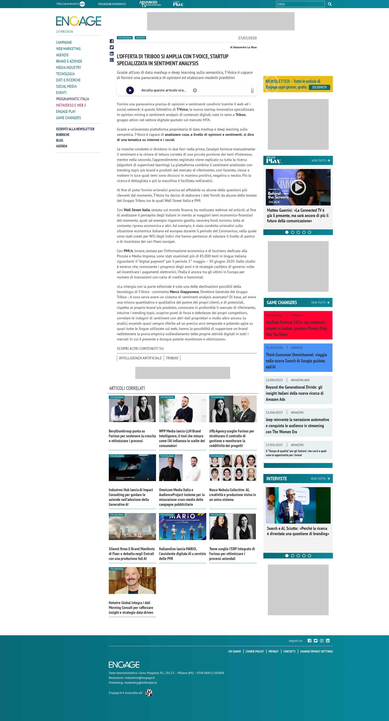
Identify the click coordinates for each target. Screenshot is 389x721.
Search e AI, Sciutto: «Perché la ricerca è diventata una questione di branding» (298, 530)
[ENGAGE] (78, 21)
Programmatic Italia (72, 99)
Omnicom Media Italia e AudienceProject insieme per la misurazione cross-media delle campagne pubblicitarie (182, 497)
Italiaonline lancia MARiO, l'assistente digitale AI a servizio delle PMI (182, 553)
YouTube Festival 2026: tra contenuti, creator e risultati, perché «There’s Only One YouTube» (296, 328)
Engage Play (66, 111)
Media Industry (68, 67)
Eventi (61, 92)
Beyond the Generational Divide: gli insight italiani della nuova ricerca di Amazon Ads (295, 393)
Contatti (289, 651)
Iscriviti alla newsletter (75, 129)
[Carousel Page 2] (292, 232)
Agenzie (62, 55)
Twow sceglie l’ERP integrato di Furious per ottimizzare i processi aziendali (232, 553)
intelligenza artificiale (140, 358)
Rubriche (62, 134)
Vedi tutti (319, 160)
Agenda (61, 146)
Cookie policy (255, 651)
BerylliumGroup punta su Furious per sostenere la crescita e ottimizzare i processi (132, 436)
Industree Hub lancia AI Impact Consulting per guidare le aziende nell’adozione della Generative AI (131, 497)
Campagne (64, 42)
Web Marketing (68, 48)
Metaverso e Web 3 (71, 105)
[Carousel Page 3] (298, 232)
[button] (330, 4)
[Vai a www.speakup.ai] (252, 90)
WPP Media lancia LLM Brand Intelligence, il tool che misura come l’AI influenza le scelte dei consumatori (182, 438)
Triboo (172, 358)
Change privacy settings (316, 651)
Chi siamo (234, 651)
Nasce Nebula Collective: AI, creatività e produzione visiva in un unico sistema (232, 494)
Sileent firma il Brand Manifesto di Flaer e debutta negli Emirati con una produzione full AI (132, 553)
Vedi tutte (318, 478)
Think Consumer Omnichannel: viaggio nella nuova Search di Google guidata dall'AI (296, 361)
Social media (66, 86)
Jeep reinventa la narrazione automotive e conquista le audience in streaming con (297, 425)
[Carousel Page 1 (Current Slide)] (287, 232)
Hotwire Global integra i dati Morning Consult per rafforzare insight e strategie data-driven (131, 607)
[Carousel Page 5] (309, 232)
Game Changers (68, 117)
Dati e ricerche (68, 80)
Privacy (274, 651)
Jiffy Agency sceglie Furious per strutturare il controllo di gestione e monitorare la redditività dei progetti (231, 438)
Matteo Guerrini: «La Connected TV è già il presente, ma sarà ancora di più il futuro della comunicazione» (297, 215)
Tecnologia (65, 73)
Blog (59, 140)
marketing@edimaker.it (140, 682)
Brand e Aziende (69, 61)
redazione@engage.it (140, 678)
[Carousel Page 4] (304, 232)
